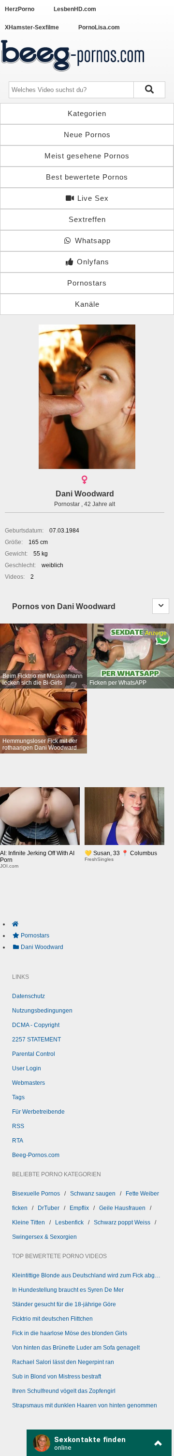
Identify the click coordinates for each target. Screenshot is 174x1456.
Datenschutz (28, 996)
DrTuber (48, 1208)
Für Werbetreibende (38, 1111)
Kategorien (87, 113)
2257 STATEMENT (36, 1039)
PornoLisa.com (99, 27)
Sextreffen (87, 219)
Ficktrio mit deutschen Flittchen (52, 1318)
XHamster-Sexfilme (32, 27)
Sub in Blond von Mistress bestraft (56, 1376)
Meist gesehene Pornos (87, 156)
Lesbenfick (69, 1222)
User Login (26, 1068)
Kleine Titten (28, 1222)
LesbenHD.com (75, 9)
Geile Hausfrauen (122, 1208)
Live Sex (92, 198)
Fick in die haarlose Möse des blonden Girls (69, 1333)
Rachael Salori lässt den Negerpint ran (63, 1362)
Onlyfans (91, 262)
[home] (92, 924)
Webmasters (28, 1082)
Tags (18, 1097)
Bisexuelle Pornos (36, 1193)
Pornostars (87, 283)
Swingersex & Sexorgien (44, 1237)
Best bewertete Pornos (87, 177)
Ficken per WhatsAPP (117, 682)
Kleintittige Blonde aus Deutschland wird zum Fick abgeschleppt (87, 1275)
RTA (17, 1140)
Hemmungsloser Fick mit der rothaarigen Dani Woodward (39, 744)
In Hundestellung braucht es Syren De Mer (68, 1290)
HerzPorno (19, 9)
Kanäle (87, 304)
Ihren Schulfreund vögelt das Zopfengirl (64, 1391)
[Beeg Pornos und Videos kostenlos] (72, 73)
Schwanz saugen (93, 1193)
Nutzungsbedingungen (42, 1010)
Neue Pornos (87, 134)
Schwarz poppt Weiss (122, 1222)
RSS (18, 1126)
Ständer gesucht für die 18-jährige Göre (64, 1304)
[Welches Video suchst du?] (149, 89)
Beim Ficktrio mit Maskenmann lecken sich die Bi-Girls (42, 679)
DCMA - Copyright (35, 1025)
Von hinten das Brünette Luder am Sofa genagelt (76, 1347)
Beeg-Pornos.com (35, 1155)
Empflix (79, 1208)
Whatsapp (91, 240)
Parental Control (33, 1054)
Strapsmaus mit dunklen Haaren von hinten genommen (84, 1405)
